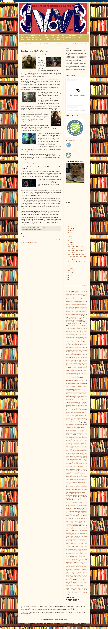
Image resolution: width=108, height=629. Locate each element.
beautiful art (82, 317)
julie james (81, 440)
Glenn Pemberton (84, 396)
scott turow (81, 543)
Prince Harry (83, 519)
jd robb (85, 421)
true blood (73, 579)
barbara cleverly (68, 315)
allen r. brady (82, 300)
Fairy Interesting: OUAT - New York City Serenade (77, 262)
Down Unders (74, 366)
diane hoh (71, 364)
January (70, 272)
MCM (86, 485)
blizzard (68, 320)
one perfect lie (81, 508)
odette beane (73, 506)
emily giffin (75, 374)
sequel (72, 544)
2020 (68, 213)
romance (85, 539)
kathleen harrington (69, 446)
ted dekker (70, 570)
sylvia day (84, 568)
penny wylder (80, 514)
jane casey (85, 418)
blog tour (78, 320)
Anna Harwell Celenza (71, 308)
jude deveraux (79, 439)
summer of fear (69, 562)
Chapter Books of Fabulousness (80, 343)
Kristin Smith (84, 450)
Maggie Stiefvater (80, 473)
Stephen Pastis (68, 559)
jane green (69, 419)
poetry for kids (75, 518)
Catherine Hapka (80, 340)
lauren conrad (80, 454)
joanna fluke (77, 431)
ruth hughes (84, 540)
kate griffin (84, 444)
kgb (71, 449)
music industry (82, 496)
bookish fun (80, 327)
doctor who (68, 366)
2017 (68, 219)
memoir (85, 489)
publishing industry (78, 521)
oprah (71, 509)
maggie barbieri (73, 473)
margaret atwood (72, 477)
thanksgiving (69, 573)
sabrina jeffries (68, 542)
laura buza (72, 453)
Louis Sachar (68, 472)
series (77, 545)
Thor (72, 575)
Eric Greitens (74, 376)
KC (82, 446)
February (70, 271)
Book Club (82, 321)
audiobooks (68, 313)
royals (79, 540)
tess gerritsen (78, 572)
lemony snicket (75, 460)
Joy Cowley (85, 437)
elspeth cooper (68, 374)
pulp (84, 521)
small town (84, 547)
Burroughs (75, 334)
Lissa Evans (73, 469)
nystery (72, 505)
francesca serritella (73, 387)
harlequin (67, 405)
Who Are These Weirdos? (31, 44)
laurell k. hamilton (79, 453)
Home (21, 44)
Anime (67, 307)
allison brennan (68, 301)
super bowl (83, 562)
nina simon (79, 503)
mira (86, 493)
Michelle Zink (80, 492)
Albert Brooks (68, 298)
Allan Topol (76, 300)
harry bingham (78, 405)
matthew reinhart (68, 483)
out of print (76, 509)
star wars (77, 555)
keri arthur (84, 447)
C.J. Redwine (76, 335)
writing (84, 591)
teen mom (76, 570)
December (70, 226)
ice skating (77, 412)
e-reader (84, 368)
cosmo (67, 356)
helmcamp (76, 406)
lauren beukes (73, 454)
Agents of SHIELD (82, 295)
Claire (74, 353)
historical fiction (84, 408)
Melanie (75, 488)
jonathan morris (79, 436)
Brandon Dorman (84, 330)
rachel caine (77, 524)
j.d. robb (67, 415)
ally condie (75, 301)
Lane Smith (77, 451)
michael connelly (73, 492)
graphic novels (84, 398)
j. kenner (78, 413)
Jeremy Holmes (72, 427)
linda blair (68, 465)
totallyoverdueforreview (82, 578)
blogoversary (84, 320)
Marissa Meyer (73, 479)
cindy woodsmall (68, 353)
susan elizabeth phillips (74, 565)
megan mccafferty (84, 486)
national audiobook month (79, 499)
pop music (81, 518)
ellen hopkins (77, 373)
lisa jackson (73, 467)
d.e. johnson (69, 358)
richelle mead (73, 533)
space (70, 552)
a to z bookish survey (74, 294)
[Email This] (38, 227)
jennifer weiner (80, 426)
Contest (84, 354)
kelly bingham (73, 447)
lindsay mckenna (73, 466)
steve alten (81, 559)
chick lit (76, 347)
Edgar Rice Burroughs (69, 370)
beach (71, 317)
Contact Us (83, 44)
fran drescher (72, 386)
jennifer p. (73, 426)
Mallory (78, 475)
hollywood (84, 409)
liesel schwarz (81, 462)
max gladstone (74, 485)
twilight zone (72, 581)
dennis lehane (75, 363)
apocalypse (85, 310)
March (69, 244)
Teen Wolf (81, 570)
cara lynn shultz (75, 337)
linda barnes (85, 463)
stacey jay (85, 553)
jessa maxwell (84, 427)
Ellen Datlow (71, 373)
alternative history (81, 301)
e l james (79, 368)
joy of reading (69, 439)
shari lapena (81, 546)
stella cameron (83, 555)
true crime (79, 579)
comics (72, 354)
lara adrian (82, 451)
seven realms (82, 544)
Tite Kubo (71, 576)
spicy (82, 552)
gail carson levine (72, 390)
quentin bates (68, 522)
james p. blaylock (79, 416)
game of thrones (80, 390)
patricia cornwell (68, 512)
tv (83, 579)
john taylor (73, 436)
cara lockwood (68, 337)
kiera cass (75, 449)
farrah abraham (80, 382)
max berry (69, 485)
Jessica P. (75, 430)
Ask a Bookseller (74, 44)
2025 (68, 207)
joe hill (75, 433)
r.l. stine (72, 524)
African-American (74, 295)
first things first (75, 385)
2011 (68, 279)
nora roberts (85, 503)
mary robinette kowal (73, 482)
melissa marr (68, 489)
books (85, 328)
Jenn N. (80, 423)
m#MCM (67, 473)
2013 (68, 275)
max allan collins (84, 483)
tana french (78, 569)
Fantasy (73, 382)
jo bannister (72, 431)
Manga (75, 476)
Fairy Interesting (28, 229)
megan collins (76, 486)
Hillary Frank (76, 408)
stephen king (82, 558)
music (76, 496)
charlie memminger (82, 345)
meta (81, 490)
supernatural (80, 563)
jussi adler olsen (78, 441)
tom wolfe (74, 578)
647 (83, 292)
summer (77, 560)
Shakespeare (68, 546)
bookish (74, 327)
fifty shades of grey (82, 383)
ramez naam (75, 527)
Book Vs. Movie (69, 327)
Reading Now (74, 528)
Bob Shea (76, 321)
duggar (74, 367)
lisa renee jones (80, 467)
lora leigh (84, 470)
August (70, 234)
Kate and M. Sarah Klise (71, 444)
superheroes (68, 563)
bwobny (85, 110)
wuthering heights (69, 592)
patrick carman (75, 512)
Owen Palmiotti (82, 509)
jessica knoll (85, 428)
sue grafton (72, 560)
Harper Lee (72, 405)
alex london (83, 298)
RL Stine (79, 534)
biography (77, 318)
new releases (72, 502)
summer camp (82, 560)
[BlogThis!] (39, 227)
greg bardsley (69, 399)
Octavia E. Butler (78, 505)
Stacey (80, 553)
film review (68, 384)
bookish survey (73, 328)
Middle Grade (72, 493)
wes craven (78, 588)
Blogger (65, 619)
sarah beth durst (81, 542)
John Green (77, 434)
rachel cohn (83, 524)
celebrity (69, 341)
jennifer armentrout (69, 424)
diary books (76, 364)
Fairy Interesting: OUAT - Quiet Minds (76, 246)
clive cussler (85, 353)
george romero (84, 393)
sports (68, 553)
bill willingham (71, 318)
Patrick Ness (68, 514)
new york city (80, 502)
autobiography (82, 313)
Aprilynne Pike (70, 311)
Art (76, 311)
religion (74, 531)
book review (82, 323)
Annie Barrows (78, 310)
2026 (68, 205)
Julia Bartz (85, 439)
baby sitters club (74, 314)
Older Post (58, 239)
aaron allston (81, 294)
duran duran (68, 368)
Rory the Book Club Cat (45, 44)
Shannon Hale (74, 546)
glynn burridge (69, 397)
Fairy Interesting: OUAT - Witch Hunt (76, 254)
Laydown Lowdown (72, 248)
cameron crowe (83, 335)
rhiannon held (83, 531)
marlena (79, 479)
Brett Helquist (69, 332)
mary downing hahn (79, 480)
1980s (82, 291)
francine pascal (81, 387)
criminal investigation (77, 357)
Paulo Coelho (74, 514)
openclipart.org (27, 608)
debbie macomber (82, 361)
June (69, 238)
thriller (76, 575)
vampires (71, 583)
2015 (68, 223)
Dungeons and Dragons (81, 367)
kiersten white (81, 449)
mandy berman (69, 476)
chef (66, 347)
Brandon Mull (69, 331)
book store (78, 325)
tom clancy (69, 578)
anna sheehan (79, 308)
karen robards (70, 443)
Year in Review (79, 592)
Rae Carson (83, 525)
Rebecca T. (41, 229)
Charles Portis (68, 345)
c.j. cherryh (71, 335)
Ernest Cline (74, 377)
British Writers (76, 332)
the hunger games (84, 573)
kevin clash (67, 449)
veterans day (71, 585)
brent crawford (84, 331)
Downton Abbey (83, 366)
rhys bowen (68, 533)
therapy (68, 575)
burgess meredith (69, 334)
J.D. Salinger (72, 415)
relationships (69, 531)
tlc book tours (80, 576)
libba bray (71, 462)
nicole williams (73, 503)
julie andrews (69, 440)
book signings (72, 325)
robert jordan (73, 537)
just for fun (84, 441)
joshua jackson (78, 437)
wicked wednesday (75, 589)
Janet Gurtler (68, 421)
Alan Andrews (69, 297)
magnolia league (70, 475)
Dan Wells (81, 358)
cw (86, 357)
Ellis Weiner (83, 373)
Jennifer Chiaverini (78, 424)
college (68, 354)
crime (71, 357)
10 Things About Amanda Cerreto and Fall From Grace (77, 257)
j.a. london (84, 413)
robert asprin (68, 536)
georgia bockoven (70, 395)
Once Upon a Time (35, 229)
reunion (78, 531)
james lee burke (72, 416)
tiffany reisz (83, 575)
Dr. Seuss (69, 367)
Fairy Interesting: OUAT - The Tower (76, 250)
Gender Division (84, 392)
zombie (80, 594)
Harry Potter (84, 405)
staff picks (68, 555)
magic (86, 473)
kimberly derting (78, 450)
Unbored (81, 581)
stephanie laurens (82, 556)
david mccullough (74, 361)
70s (86, 292)
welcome (74, 586)
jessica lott (69, 430)
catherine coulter (72, 340)
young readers (73, 594)
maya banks (81, 485)
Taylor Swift (83, 569)
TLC (75, 576)
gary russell (71, 392)
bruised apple (83, 332)
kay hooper (77, 446)
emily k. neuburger (82, 374)
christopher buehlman (77, 350)
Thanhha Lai (85, 572)
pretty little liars (77, 519)
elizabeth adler (78, 371)
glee (72, 396)
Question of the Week (76, 522)
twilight (67, 581)
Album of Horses (76, 298)
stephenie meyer (75, 559)
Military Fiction (81, 493)
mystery (67, 498)
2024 (68, 209)
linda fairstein (74, 465)
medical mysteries (70, 486)
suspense (81, 566)
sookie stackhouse (73, 550)
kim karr (71, 450)
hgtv (72, 408)
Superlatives (74, 563)
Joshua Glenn (72, 437)
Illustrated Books (83, 412)
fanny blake (68, 382)
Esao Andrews (73, 379)
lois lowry (78, 470)
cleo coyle (79, 353)
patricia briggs (83, 511)
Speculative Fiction (76, 552)
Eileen (80, 370)
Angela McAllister (76, 305)
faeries (80, 379)
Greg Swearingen (82, 399)
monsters (81, 495)
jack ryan (81, 415)
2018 (68, 217)
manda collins (84, 475)
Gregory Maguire (76, 400)
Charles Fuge (83, 344)
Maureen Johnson (76, 483)
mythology (73, 498)
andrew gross (83, 304)
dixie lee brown (83, 364)
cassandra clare (76, 338)
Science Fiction (73, 543)
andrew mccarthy (69, 305)
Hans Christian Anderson (73, 403)
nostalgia (68, 505)
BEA (67, 317)
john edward (71, 434)
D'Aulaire (75, 358)
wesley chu (84, 588)
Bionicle (81, 318)
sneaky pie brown (74, 549)
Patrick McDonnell (82, 512)
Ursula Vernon (72, 582)
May (69, 240)
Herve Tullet (68, 408)
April (69, 242)
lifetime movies (72, 463)
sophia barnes (80, 550)
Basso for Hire (82, 315)
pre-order (71, 519)
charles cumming (76, 344)
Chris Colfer (81, 347)
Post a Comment (26, 236)
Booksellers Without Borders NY (74, 110)
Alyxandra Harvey (69, 302)
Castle (82, 338)
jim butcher (82, 430)
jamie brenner (79, 418)
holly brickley (77, 409)
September (70, 232)
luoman (56, 619)
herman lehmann (82, 406)
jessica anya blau (70, 428)
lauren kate (79, 456)
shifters (69, 547)
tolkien (86, 576)
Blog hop (73, 320)
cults (83, 357)
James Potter (73, 418)
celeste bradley (75, 341)
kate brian (78, 444)
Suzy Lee (72, 568)
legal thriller (68, 460)
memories (69, 490)
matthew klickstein (82, 482)
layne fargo (84, 459)
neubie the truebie (79, 501)
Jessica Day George (77, 428)
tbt (66, 570)
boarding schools (70, 321)
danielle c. (80, 360)
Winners (82, 589)
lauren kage (73, 456)
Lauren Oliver (74, 457)
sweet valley (78, 568)
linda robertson (80, 465)
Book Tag (84, 325)
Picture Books (79, 517)
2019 (68, 215)
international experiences (71, 413)
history (68, 409)
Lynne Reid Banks (75, 472)
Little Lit (78, 469)
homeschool (68, 411)
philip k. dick (79, 515)
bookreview (80, 328)
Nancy (78, 498)
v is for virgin (79, 582)
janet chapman (75, 419)
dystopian (73, 369)
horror (73, 411)
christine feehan (82, 348)
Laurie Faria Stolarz (82, 457)
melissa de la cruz (82, 488)
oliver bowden (79, 506)
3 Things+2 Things (70, 292)
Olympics (85, 506)
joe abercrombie (69, 433)
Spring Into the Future (74, 553)
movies (71, 496)
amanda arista (83, 302)
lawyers (67, 459)
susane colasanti (83, 565)
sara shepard (74, 542)
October (70, 230)
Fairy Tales (76, 380)
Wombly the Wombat (74, 591)
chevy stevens (71, 347)
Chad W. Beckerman (83, 341)
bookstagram (70, 330)
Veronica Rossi (79, 583)
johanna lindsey (80, 433)
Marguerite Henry (80, 477)
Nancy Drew (83, 498)
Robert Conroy (80, 536)
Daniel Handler (73, 360)
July (69, 236)
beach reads (76, 317)
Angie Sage (83, 305)
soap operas (81, 549)
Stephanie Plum (68, 557)
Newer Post (24, 239)
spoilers (85, 552)
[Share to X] (41, 227)
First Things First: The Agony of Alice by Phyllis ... (77, 267)
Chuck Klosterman (72, 351)
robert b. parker (74, 536)
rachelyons (75, 525)
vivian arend (82, 585)
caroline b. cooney (69, 338)
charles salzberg (74, 345)
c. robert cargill (81, 334)
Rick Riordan (80, 533)
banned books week (82, 314)
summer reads (76, 562)
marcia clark (80, 476)
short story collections (76, 547)
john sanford (68, 436)
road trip (84, 534)
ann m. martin (71, 307)
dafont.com (47, 608)
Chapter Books (69, 343)
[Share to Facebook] (42, 227)
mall (75, 475)
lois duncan (73, 470)
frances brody (79, 386)
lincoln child (79, 463)
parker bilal (77, 511)
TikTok (67, 576)
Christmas (68, 350)
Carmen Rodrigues (82, 337)
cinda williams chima (81, 351)
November (70, 228)
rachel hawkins (68, 525)
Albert (83, 297)
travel (68, 579)
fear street (70, 383)
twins (77, 581)
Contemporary (78, 354)
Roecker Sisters (73, 539)
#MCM (70, 291)
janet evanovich (82, 419)
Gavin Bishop (77, 392)
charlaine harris (69, 344)
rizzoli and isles (73, 534)
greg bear (75, 399)
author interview (75, 313)
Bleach (86, 318)
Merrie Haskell (75, 490)
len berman (82, 460)
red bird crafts (84, 530)
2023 (68, 211)
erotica (80, 377)
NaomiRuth (68, 499)
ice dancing (71, 412)
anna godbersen (84, 307)
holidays (72, 409)
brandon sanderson (76, 331)
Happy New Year (82, 403)
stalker (73, 555)
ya (73, 592)
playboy (70, 518)
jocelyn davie (83, 431)
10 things (76, 291)
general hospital (69, 393)
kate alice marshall (84, 443)
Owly (66, 511)
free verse (71, 389)
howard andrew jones (79, 411)
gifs (75, 395)
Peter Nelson (73, 515)
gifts (78, 395)
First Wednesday (82, 384)
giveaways (68, 396)
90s (67, 294)
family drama (83, 380)
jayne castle (81, 421)
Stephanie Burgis (74, 556)
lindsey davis (80, 466)
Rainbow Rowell (68, 527)
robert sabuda (80, 537)
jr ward (74, 439)
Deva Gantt (81, 363)
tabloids (67, 569)
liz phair (84, 469)
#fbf (66, 291)
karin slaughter (76, 443)
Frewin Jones (76, 389)
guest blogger (70, 402)
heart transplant (69, 406)
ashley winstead (82, 311)
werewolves (72, 588)
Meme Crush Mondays (76, 489)
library (76, 462)
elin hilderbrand (71, 371)
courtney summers (73, 356)
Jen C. (74, 423)
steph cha (67, 556)
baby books (68, 314)
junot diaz (71, 441)
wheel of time (68, 589)
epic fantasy (68, 376)
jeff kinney (69, 423)
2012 (68, 277)
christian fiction (74, 348)
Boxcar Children (76, 330)
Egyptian (76, 370)
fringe (81, 389)
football (67, 386)
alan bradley (78, 297)
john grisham (83, 434)
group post (84, 401)
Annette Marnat (72, 310)
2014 (68, 225)
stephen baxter (75, 557)
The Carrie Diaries (76, 573)
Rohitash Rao (79, 539)
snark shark (68, 549)
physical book (72, 517)
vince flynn (76, 585)
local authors (68, 470)
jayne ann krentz (74, 421)
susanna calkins (68, 566)
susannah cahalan (75, 566)
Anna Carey (78, 307)
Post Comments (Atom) (32, 242)
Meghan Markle (69, 488)
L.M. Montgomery (70, 451)
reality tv (81, 528)
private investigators (69, 521)
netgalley (71, 501)
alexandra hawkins (69, 300)
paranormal (71, 511)
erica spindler (81, 376)
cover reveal (81, 356)
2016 (68, 221)
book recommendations (70, 323)
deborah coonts (68, 363)
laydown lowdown (74, 459)
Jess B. (78, 427)
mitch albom (75, 495)
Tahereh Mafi (72, 569)
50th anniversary (78, 292)
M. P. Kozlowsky (83, 472)
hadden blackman (77, 402)
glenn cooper (76, 396)
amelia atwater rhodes (76, 304)
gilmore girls (83, 395)
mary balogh (72, 480)
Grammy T (76, 398)
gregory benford (68, 400)
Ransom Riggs (81, 527)
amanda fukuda (68, 304)
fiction (74, 383)
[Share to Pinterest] (44, 227)
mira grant (69, 495)
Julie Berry (76, 440)
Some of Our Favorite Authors (61, 44)
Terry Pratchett (71, 572)
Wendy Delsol (80, 586)
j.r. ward (77, 415)
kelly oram (79, 447)
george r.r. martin (77, 393)
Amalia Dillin (76, 303)
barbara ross (75, 315)
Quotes (83, 522)
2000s (86, 291)
